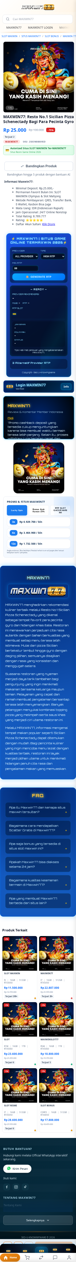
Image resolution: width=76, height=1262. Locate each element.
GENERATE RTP (38, 277)
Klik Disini (48, 224)
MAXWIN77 (13, 27)
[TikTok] (25, 1187)
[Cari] (7, 19)
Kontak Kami (12, 1212)
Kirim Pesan (20, 1169)
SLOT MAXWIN (9, 36)
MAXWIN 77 (69, 36)
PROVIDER (18, 251)
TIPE (43, 251)
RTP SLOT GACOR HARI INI (60, 510)
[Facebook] (6, 1187)
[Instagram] (16, 1187)
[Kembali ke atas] (68, 1234)
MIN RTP (17, 263)
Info (66, 387)
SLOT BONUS (52, 36)
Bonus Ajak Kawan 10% (39, 511)
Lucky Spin (17, 511)
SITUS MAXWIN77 (31, 36)
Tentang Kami (12, 1205)
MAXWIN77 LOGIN (40, 27)
